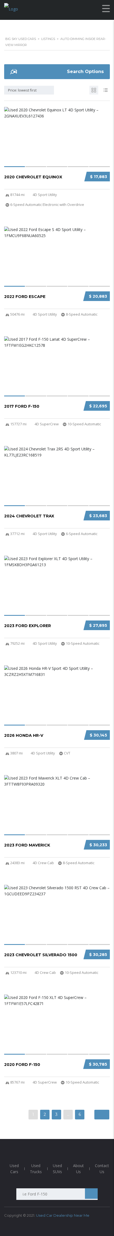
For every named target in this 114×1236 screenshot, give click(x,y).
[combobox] (29, 90)
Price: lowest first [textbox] (22, 90)
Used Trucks (36, 1168)
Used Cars (14, 1168)
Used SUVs (57, 1168)
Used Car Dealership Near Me (62, 1215)
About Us (78, 1168)
